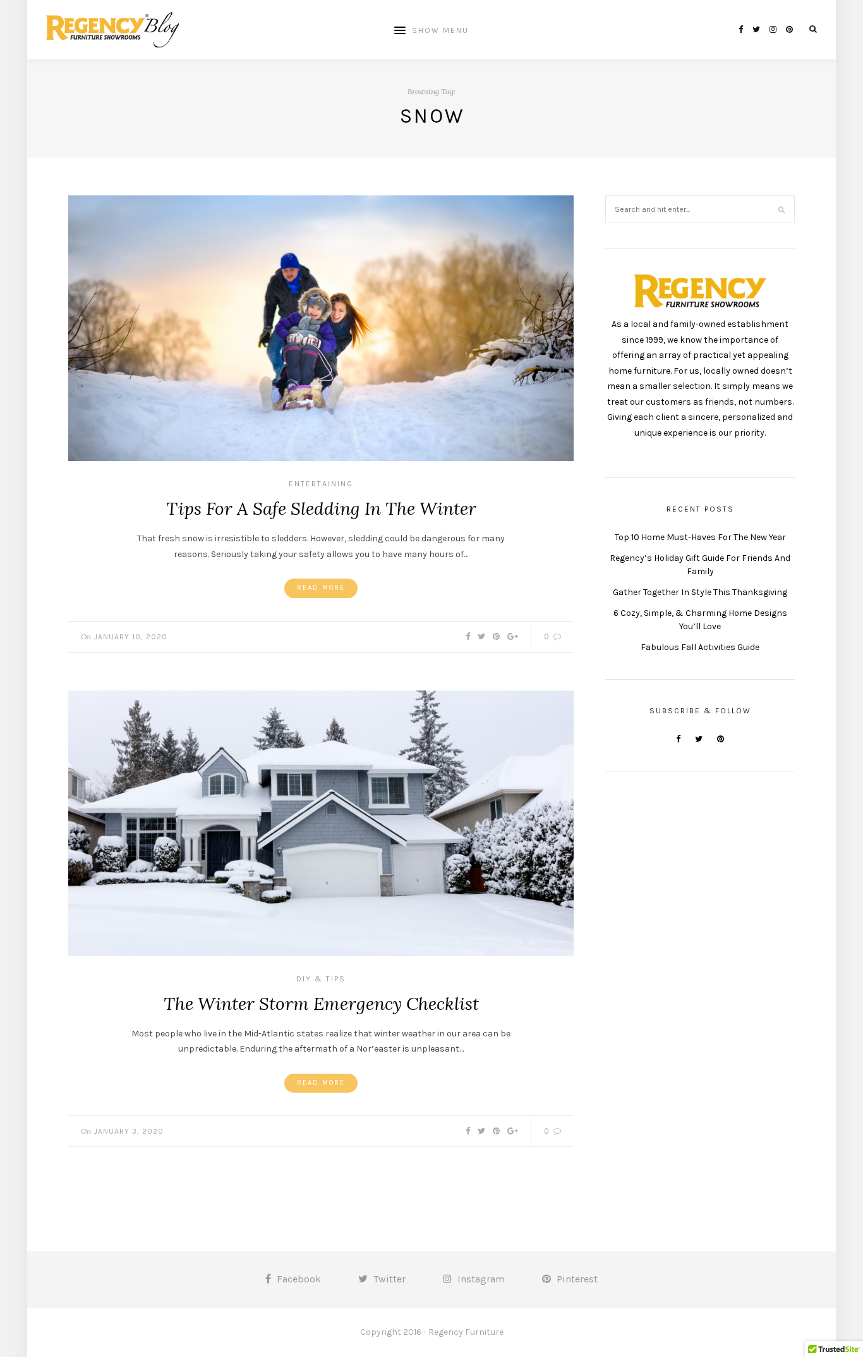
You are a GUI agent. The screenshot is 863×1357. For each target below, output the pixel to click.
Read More (321, 588)
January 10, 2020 (130, 636)
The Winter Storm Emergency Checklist (321, 1003)
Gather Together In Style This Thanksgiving (700, 592)
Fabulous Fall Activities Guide (700, 647)
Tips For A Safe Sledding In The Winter (321, 508)
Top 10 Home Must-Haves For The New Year (700, 537)
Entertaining (321, 483)
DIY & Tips (321, 978)
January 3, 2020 (129, 1131)
